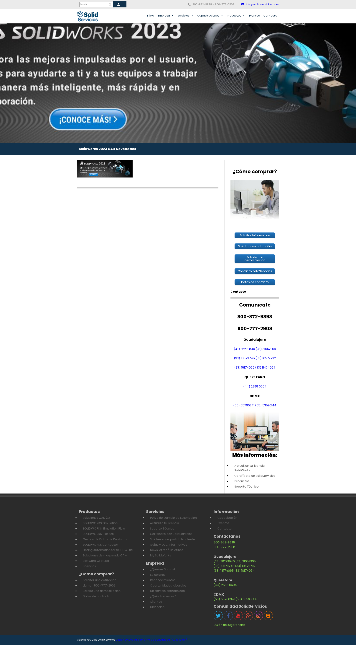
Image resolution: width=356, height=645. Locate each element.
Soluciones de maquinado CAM (105, 555)
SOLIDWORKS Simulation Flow (104, 528)
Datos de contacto (96, 596)
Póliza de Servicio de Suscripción (173, 518)
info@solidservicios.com (262, 4)
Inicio (150, 15)
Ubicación (157, 607)
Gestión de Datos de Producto (105, 539)
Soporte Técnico (246, 486)
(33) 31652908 (266, 349)
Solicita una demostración (102, 591)
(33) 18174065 (244, 367)
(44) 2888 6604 (254, 386)
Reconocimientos (162, 580)
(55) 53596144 (265, 405)
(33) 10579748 (244, 358)
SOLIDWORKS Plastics (98, 534)
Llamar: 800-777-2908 (99, 585)
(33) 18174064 (265, 367)
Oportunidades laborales (168, 585)
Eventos (254, 15)
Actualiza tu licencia (164, 523)
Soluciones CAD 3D (96, 518)
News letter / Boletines (166, 550)
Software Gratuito (96, 561)
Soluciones (157, 575)
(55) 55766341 (243, 405)
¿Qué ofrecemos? (163, 596)
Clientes (156, 602)
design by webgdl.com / (130, 639)
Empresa (164, 15)
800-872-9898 (224, 542)
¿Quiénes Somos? (163, 569)
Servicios (183, 15)
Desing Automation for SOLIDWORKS (109, 550)
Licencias (89, 566)
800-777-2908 (224, 547)
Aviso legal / (179, 639)
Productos (234, 15)
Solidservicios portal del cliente (172, 539)
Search (83, 4)
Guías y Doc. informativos (168, 545)
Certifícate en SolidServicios (254, 476)
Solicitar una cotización (99, 580)
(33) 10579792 (266, 358)
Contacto (270, 15)
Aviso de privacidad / (159, 639)
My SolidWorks (160, 555)
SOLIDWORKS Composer (100, 545)
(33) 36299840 (244, 349)
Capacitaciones (208, 15)
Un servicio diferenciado (167, 591)
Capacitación (227, 518)
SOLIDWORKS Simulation (100, 523)
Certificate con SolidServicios (171, 534)
